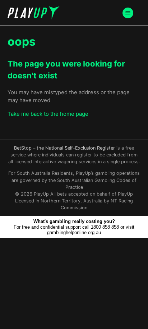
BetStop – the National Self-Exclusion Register (64, 148)
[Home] (34, 12)
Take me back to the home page (48, 113)
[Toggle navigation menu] (127, 13)
